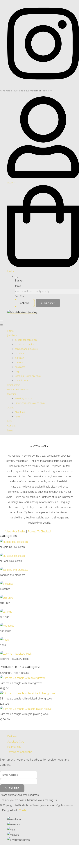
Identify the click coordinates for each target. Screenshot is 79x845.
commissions (21, 380)
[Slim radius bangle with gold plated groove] (25, 708)
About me (20, 412)
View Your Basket (16, 531)
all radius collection (25, 344)
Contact (11, 425)
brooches (19, 353)
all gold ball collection (26, 340)
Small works (13, 385)
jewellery (12, 335)
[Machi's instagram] (43, 83)
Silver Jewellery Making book (30, 403)
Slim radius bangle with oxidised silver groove (26, 698)
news (17, 416)
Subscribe (12, 788)
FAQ (9, 421)
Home (10, 331)
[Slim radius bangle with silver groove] (22, 677)
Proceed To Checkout (39, 531)
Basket (25, 303)
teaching (12, 394)
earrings (19, 362)
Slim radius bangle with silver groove (21, 683)
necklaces (20, 367)
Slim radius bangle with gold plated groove (24, 714)
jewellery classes (23, 398)
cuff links (19, 358)
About (10, 407)
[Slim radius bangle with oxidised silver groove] (27, 693)
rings (17, 371)
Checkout (48, 303)
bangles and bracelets (26, 349)
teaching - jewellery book (28, 376)
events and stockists (17, 389)
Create (22, 810)
